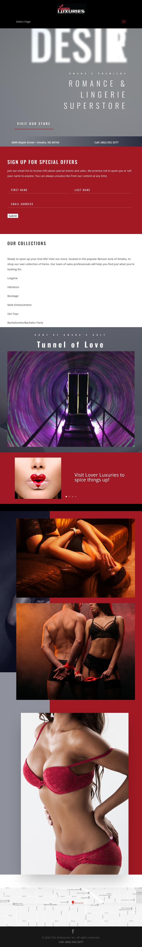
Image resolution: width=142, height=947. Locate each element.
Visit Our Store (34, 123)
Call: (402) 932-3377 (106, 142)
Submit (13, 215)
